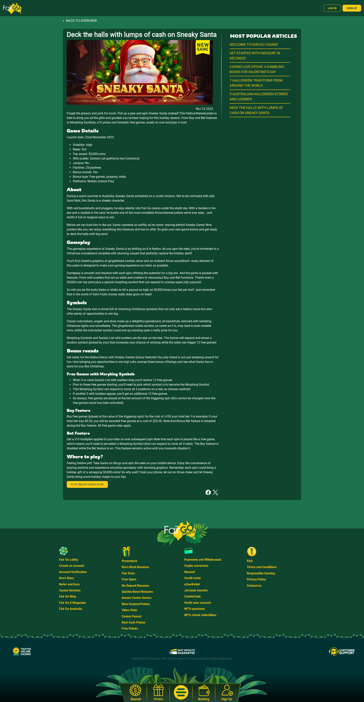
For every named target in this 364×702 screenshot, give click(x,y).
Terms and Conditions (262, 567)
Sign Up (352, 8)
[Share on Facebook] (208, 492)
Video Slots (129, 610)
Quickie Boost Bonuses (137, 592)
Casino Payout (131, 616)
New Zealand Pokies (136, 604)
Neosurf (189, 572)
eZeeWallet (192, 584)
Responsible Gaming (261, 573)
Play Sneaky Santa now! (87, 484)
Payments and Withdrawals (202, 559)
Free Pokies (130, 628)
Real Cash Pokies (133, 622)
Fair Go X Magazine (72, 603)
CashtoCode (192, 596)
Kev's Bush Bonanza (135, 567)
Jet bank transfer (196, 590)
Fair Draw (128, 573)
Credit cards (192, 578)
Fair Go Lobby (68, 559)
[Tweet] (215, 492)
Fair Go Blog (67, 596)
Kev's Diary (66, 578)
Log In (332, 8)
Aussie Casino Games (136, 598)
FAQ (250, 561)
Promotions (129, 561)
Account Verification (73, 572)
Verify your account (197, 603)
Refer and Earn (69, 584)
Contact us (254, 585)
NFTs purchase (194, 609)
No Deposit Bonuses (135, 585)
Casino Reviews (70, 590)
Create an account (71, 566)
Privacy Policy (256, 579)
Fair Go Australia (70, 609)
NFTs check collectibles (200, 615)
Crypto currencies (196, 566)
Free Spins (129, 579)
